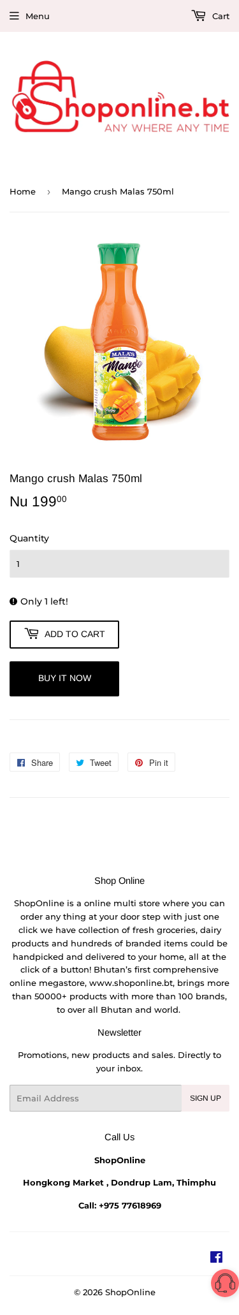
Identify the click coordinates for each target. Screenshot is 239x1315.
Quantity (29, 538)
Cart (219, 16)
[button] (225, 1285)
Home (23, 191)
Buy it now (64, 678)
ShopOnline (130, 1292)
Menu (37, 16)
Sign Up (205, 1098)
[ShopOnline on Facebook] (216, 1259)
